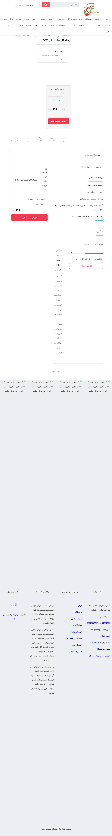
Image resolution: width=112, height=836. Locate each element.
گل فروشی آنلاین (107, 25)
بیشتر (91, 177)
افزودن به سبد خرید (58, 121)
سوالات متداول (76, 619)
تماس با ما (106, 636)
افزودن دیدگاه (86, 266)
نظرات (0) (85, 167)
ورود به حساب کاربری (26, 5)
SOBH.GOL (94, 643)
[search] (46, 4)
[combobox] (60, 4)
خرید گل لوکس (76, 632)
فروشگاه (88, 19)
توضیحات (97, 167)
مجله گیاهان (77, 625)
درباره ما (79, 606)
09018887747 (92, 623)
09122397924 (104, 623)
